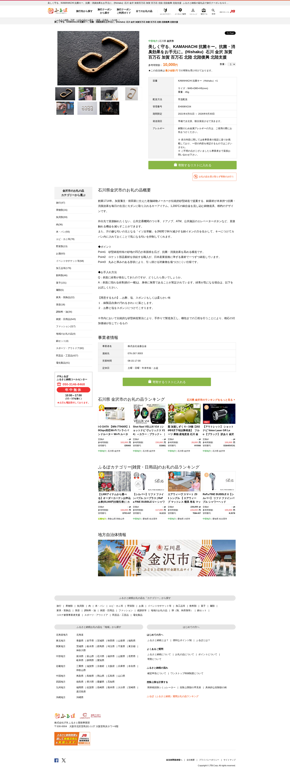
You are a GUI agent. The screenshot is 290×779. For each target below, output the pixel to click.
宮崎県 (131, 687)
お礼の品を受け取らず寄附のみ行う (216, 176)
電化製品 (137, 615)
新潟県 (79, 656)
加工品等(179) (63, 268)
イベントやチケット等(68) (70, 261)
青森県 (79, 640)
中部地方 (153, 41)
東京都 (131, 646)
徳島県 (79, 681)
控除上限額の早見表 (190, 687)
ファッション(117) (66, 326)
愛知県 (146, 519)
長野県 (131, 656)
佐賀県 (90, 687)
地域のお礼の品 (159, 610)
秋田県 (111, 640)
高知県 (111, 681)
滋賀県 (90, 666)
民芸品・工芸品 (120, 615)
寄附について (154, 659)
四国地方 (60, 681)
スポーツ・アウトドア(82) (70, 348)
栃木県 (90, 646)
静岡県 (90, 660)
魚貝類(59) (61, 217)
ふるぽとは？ (203, 640)
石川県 (162, 41)
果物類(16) (61, 210)
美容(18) (60, 304)
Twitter (64, 760)
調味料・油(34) (64, 311)
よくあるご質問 (180, 11)
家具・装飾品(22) (65, 297)
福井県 (111, 656)
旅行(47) (60, 202)
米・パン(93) (63, 231)
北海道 (79, 634)
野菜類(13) (61, 246)
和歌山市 (120, 519)
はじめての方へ (164, 11)
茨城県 (79, 646)
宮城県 (100, 640)
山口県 (121, 675)
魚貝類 (80, 606)
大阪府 (111, 666)
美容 (77, 610)
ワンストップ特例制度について (187, 673)
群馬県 (100, 646)
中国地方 (60, 675)
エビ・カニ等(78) (65, 239)
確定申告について (156, 673)
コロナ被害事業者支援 (68, 615)
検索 (213, 11)
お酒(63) (60, 253)
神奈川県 (81, 650)
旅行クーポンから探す (105, 11)
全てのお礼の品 (144, 11)
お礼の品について (184, 654)
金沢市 (170, 41)
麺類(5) (60, 290)
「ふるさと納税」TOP (64, 20)
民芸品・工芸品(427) (67, 355)
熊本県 (111, 687)
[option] (98, 58)
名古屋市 (153, 519)
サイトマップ (230, 760)
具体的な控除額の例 (216, 687)
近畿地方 (102, 519)
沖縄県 (79, 697)
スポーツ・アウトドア (96, 615)
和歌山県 (112, 519)
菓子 (203, 606)
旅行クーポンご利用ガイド (124, 11)
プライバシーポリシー (209, 760)
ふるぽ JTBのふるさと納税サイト (58, 11)
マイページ (193, 11)
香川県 (90, 681)
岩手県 (90, 640)
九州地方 (60, 687)
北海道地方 (62, 634)
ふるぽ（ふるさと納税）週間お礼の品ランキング (173, 696)
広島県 (111, 675)
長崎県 (100, 687)
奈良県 (131, 666)
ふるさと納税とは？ (157, 640)
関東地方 (60, 646)
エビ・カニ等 (116, 606)
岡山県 (100, 675)
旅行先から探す (84, 11)
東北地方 (60, 640)
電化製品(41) (63, 362)
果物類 (69, 606)
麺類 (212, 606)
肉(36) (59, 224)
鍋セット (202, 610)
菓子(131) (61, 282)
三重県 (79, 666)
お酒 (141, 606)
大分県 (121, 687)
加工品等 (180, 606)
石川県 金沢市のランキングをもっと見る (210, 399)
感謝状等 (142, 610)
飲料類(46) (61, 275)
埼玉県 (111, 646)
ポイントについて (207, 654)
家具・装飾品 (64, 610)
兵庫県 (121, 666)
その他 (114, 20)
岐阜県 (79, 660)
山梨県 (121, 656)
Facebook (56, 760)
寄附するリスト (203, 11)
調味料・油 (90, 610)
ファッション (126, 610)
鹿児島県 (81, 691)
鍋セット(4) (62, 341)
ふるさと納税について (159, 654)
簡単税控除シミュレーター (161, 687)
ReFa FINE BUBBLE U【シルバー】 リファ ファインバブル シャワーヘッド (218, 498)
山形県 (121, 640)
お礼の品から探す (85, 20)
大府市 (187, 519)
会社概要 (191, 760)
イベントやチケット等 (159, 606)
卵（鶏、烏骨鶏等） (182, 610)
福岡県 (79, 687)
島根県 (90, 675)
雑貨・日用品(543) (66, 319)
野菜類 (130, 606)
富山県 (90, 656)
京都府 (100, 666)
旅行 (59, 606)
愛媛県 (100, 681)
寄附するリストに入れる (194, 165)
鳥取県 (79, 675)
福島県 (131, 640)
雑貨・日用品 (102, 20)
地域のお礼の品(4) (66, 333)
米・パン (100, 606)
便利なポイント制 (182, 640)
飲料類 (193, 606)
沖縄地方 (60, 697)
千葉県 (121, 646)
